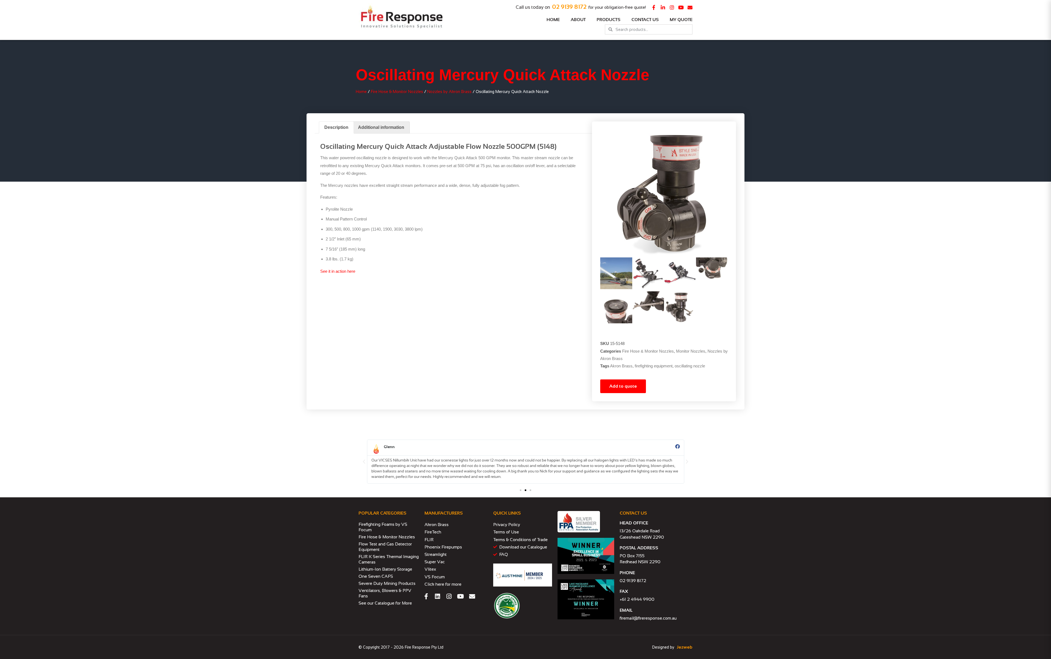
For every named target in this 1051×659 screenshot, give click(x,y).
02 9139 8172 (569, 7)
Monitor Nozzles (690, 351)
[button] (364, 462)
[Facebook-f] (653, 7)
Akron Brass (621, 366)
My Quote (681, 19)
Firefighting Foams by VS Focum (383, 527)
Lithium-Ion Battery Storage (385, 569)
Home (553, 19)
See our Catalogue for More (385, 603)
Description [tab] (336, 127)
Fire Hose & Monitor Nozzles (397, 91)
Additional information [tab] (381, 127)
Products (608, 19)
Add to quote (623, 386)
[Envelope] (690, 7)
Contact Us (645, 19)
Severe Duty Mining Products (387, 583)
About (578, 19)
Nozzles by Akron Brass (449, 91)
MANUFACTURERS (444, 513)
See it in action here (337, 271)
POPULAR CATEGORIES (382, 513)
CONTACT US (633, 513)
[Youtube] (680, 7)
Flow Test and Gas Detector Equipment (385, 547)
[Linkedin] (438, 596)
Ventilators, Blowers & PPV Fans (385, 593)
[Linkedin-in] (662, 7)
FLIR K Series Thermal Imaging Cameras (389, 559)
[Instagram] (671, 7)
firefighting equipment (653, 366)
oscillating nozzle (690, 366)
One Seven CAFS (376, 576)
